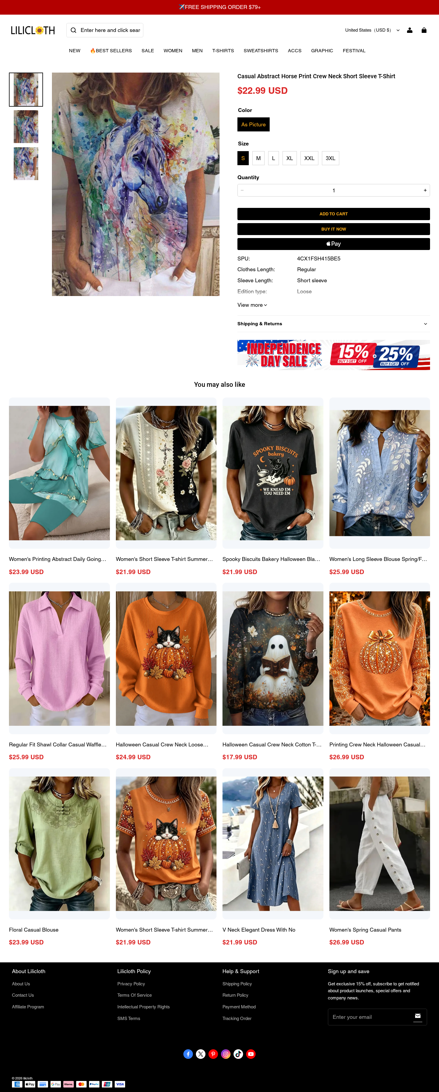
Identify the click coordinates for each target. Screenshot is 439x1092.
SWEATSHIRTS (261, 50)
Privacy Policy (131, 983)
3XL (330, 158)
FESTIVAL (354, 50)
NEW (74, 50)
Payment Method (239, 1006)
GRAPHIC (322, 50)
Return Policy (235, 995)
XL (289, 158)
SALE (148, 50)
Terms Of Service (134, 995)
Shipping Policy (237, 983)
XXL (309, 158)
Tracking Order (236, 1018)
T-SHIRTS (223, 50)
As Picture (253, 124)
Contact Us (23, 995)
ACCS (295, 50)
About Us (21, 983)
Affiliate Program (28, 1006)
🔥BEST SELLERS (111, 50)
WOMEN (173, 50)
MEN (197, 50)
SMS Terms (128, 1018)
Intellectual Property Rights (143, 1006)
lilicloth (28, 1078)
